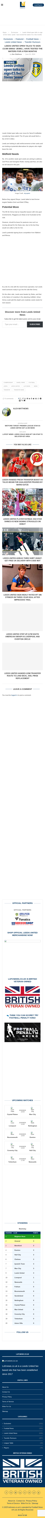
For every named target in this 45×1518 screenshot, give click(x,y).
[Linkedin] (20, 1492)
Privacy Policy (7, 1397)
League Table (23, 1443)
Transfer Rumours (23, 1438)
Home (4, 32)
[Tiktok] (34, 1492)
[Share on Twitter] (25, 399)
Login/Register (38, 5)
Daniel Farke (20, 382)
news (35, 386)
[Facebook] (6, 1492)
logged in (14, 695)
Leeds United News (23, 1433)
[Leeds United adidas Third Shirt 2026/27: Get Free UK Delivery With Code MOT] (22, 541)
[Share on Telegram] (40, 398)
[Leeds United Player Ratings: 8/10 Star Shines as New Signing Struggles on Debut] (22, 502)
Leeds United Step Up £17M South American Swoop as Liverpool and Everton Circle (22, 636)
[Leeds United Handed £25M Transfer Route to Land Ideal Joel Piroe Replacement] (22, 656)
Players (23, 1448)
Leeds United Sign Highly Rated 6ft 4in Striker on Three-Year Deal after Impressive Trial (22, 597)
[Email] (29, 1492)
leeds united (15, 386)
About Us (5, 1387)
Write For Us (6, 1406)
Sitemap (5, 1411)
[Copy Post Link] (22, 400)
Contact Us (6, 1392)
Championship (8, 382)
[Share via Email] (24, 400)
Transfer (7, 390)
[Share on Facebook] (22, 398)
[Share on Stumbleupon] (36, 398)
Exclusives (14, 32)
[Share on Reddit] (33, 398)
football (32, 382)
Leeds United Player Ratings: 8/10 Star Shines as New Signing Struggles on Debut (22, 521)
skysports (27, 193)
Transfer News (19, 390)
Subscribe (35, 324)
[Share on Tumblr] (31, 398)
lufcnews (26, 386)
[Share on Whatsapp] (38, 398)
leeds (5, 386)
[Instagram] (15, 1492)
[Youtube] (25, 1492)
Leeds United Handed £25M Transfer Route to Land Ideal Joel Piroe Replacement (22, 675)
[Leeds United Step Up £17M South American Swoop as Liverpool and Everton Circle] (22, 617)
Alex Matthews (17, 54)
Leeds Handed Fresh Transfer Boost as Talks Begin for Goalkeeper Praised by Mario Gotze (22, 482)
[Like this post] (20, 398)
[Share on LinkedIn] (29, 398)
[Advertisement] (22, 17)
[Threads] (38, 1492)
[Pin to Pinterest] (27, 398)
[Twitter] (11, 1492)
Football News (23, 1428)
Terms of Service (8, 1401)
